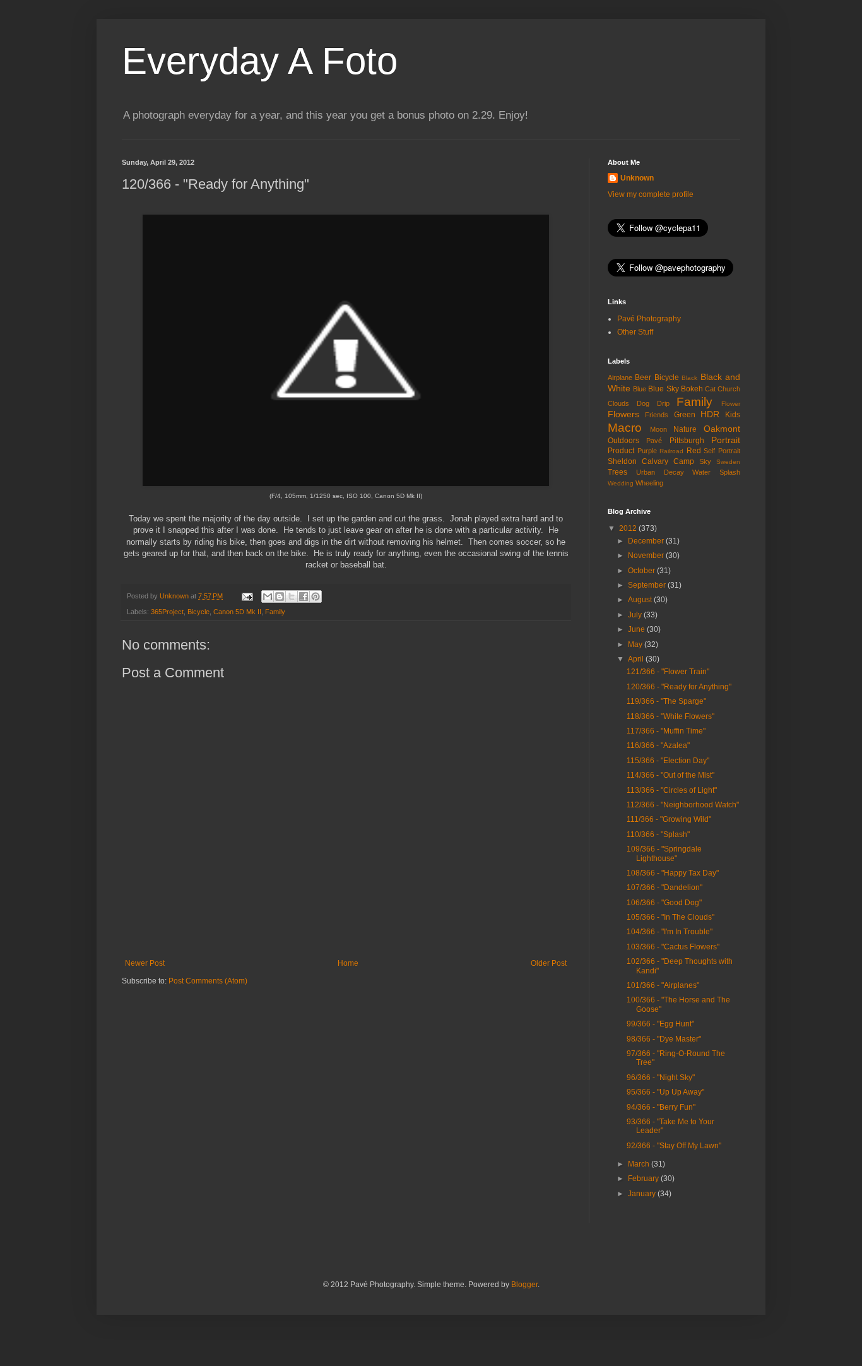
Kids (732, 414)
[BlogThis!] (279, 596)
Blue (639, 389)
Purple (647, 450)
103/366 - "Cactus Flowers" (673, 946)
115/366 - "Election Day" (668, 760)
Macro (625, 427)
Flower (730, 403)
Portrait (725, 440)
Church (728, 389)
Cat (710, 389)
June (637, 629)
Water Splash (716, 472)
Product (621, 450)
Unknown (637, 178)
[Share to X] (291, 596)
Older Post (549, 963)
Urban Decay (660, 472)
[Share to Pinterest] (315, 596)
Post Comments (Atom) (207, 981)
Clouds (618, 403)
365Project (167, 611)
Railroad (671, 451)
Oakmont (722, 429)
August (641, 599)
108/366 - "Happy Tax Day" (673, 873)
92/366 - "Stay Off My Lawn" (674, 1145)
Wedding (621, 483)
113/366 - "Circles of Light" (672, 790)
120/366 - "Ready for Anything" (679, 686)
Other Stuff (635, 332)
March (639, 1164)
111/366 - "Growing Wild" (669, 819)
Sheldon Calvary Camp (651, 461)
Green (684, 414)
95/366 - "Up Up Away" (665, 1092)
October (642, 570)
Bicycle (198, 611)
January (643, 1193)
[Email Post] (247, 596)
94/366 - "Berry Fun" (661, 1107)
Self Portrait (722, 450)
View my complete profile (651, 194)
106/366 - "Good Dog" (664, 902)
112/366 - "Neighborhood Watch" (683, 804)
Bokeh (692, 388)
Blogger (524, 1284)
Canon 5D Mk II (237, 611)
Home (348, 963)
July (636, 614)
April (637, 659)
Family (275, 611)
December (647, 541)
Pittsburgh (687, 440)
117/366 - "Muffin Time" (666, 731)
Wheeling (649, 483)
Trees (617, 472)
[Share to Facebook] (303, 596)
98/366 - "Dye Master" (664, 1039)
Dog (643, 403)
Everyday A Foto (260, 61)
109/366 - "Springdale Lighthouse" (664, 853)
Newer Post (145, 963)
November (647, 555)
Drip (663, 403)
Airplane (620, 377)
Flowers (623, 414)
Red (694, 450)
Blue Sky (663, 388)
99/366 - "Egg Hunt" (660, 1023)
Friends (656, 415)
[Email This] (267, 596)
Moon (658, 429)
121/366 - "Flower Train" (668, 671)
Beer (643, 377)
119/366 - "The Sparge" (666, 701)
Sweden (728, 461)
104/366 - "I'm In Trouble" (669, 931)
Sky (705, 461)
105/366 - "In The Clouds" (670, 917)
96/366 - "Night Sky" (661, 1077)
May (636, 644)
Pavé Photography (649, 318)
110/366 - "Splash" (658, 834)
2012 (629, 528)
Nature (685, 429)
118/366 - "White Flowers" (670, 716)
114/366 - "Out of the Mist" (670, 775)
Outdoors (623, 440)
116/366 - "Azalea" (658, 745)
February (644, 1178)
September (648, 585)
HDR (709, 414)
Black (689, 377)
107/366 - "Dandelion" (664, 887)
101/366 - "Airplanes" (663, 985)
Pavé (654, 440)
